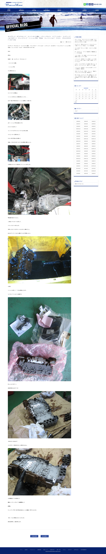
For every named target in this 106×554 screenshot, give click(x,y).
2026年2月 (93, 121)
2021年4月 (78, 136)
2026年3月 (86, 121)
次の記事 (44, 536)
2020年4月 (78, 146)
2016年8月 (78, 173)
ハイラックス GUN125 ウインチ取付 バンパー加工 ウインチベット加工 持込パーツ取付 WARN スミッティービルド (86, 60)
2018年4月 (93, 163)
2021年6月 (86, 133)
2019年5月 (93, 153)
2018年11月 (86, 158)
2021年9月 (93, 131)
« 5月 (75, 101)
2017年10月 (78, 168)
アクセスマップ (32, 549)
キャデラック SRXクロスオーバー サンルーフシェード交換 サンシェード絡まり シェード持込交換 (86, 45)
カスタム (64, 549)
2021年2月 (93, 136)
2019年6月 (86, 153)
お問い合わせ (90, 4)
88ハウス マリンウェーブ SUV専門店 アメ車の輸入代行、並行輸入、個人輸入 (22, 4)
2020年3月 (86, 146)
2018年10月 (94, 158)
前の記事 (34, 536)
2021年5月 (93, 133)
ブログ (63, 41)
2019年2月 (86, 156)
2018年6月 (78, 163)
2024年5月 (93, 123)
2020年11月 (94, 138)
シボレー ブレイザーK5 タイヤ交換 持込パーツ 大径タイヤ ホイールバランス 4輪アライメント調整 (86, 64)
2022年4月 (78, 131)
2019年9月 (86, 151)
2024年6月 (86, 123)
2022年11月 (78, 128)
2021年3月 (86, 136)
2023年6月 (78, 126)
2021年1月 (78, 138)
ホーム (21, 549)
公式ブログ (70, 549)
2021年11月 (86, 131)
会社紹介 (26, 549)
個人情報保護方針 (84, 549)
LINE (85, 4)
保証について (45, 549)
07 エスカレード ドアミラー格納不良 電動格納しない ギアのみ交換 (86, 52)
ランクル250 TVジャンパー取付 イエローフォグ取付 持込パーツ (86, 49)
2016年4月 (86, 173)
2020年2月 (93, 146)
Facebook (87, 4)
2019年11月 (94, 148)
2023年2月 (93, 126)
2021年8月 (78, 133)
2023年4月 (86, 126)
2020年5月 (93, 143)
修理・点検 (58, 549)
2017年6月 (86, 168)
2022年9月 (93, 128)
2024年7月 (78, 123)
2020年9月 (86, 141)
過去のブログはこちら (79, 183)
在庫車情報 (39, 549)
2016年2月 (93, 173)
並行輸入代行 (52, 549)
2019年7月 (78, 153)
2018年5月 (86, 163)
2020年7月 (78, 143)
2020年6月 (86, 143)
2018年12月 (78, 158)
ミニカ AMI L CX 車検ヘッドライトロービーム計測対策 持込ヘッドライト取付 (85, 56)
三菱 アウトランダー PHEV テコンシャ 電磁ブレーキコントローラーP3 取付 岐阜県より (85, 72)
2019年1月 (93, 156)
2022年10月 (86, 128)
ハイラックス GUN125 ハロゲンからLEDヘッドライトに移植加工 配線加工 (85, 68)
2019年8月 (93, 151)
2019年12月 (86, 148)
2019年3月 (78, 156)
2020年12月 (86, 138)
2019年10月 (78, 151)
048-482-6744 (98, 4)
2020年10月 (78, 141)
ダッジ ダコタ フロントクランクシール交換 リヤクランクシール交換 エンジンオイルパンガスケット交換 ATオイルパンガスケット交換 (86, 40)
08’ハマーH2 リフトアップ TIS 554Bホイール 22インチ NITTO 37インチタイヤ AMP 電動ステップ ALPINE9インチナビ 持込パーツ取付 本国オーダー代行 (86, 76)
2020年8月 (93, 141)
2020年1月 (78, 148)
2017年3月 (93, 168)
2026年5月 (78, 121)
